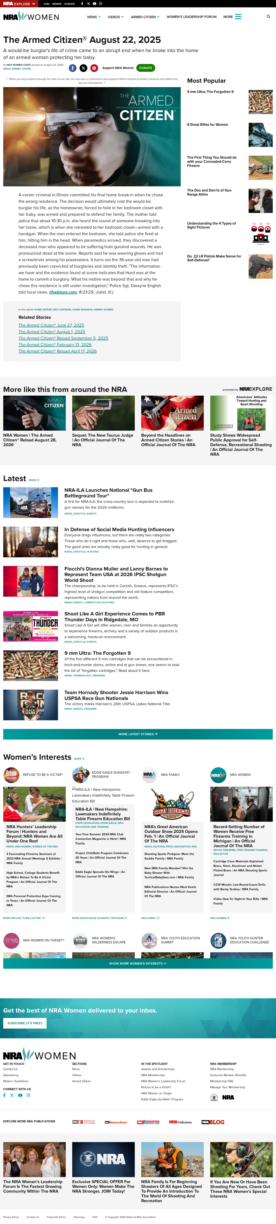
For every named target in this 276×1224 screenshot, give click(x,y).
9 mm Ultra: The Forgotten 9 (97, 653)
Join (46, 4)
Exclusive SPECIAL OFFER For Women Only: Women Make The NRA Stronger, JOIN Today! (103, 1186)
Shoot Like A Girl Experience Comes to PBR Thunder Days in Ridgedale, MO (114, 616)
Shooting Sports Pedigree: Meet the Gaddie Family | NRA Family (169, 856)
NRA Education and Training (99, 825)
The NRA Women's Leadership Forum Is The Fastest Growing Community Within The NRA (33, 1186)
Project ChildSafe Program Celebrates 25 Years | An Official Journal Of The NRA (102, 857)
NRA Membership (153, 1075)
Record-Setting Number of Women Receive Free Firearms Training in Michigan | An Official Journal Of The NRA (239, 836)
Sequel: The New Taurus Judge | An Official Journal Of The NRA (102, 440)
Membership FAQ (221, 1081)
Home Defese (43, 310)
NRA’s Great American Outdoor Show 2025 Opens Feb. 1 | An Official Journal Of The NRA (171, 833)
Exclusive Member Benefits (228, 1075)
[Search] (268, 17)
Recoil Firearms (224, 850)
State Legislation (87, 823)
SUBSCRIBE (25, 1023)
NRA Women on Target (156, 1093)
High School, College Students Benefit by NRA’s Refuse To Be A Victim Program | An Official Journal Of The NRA (33, 880)
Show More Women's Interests (161, 963)
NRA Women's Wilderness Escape (109, 940)
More (32, 480)
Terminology (82, 676)
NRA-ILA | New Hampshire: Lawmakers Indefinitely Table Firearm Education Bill (102, 814)
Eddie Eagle (108, 823)
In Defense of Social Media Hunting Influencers (119, 529)
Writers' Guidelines (15, 1081)
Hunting (93, 552)
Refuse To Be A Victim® (43, 774)
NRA (194, 846)
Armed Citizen (143, 16)
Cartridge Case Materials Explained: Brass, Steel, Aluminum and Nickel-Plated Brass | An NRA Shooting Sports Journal (240, 868)
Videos (114, 16)
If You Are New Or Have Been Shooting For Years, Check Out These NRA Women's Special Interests (240, 1189)
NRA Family (170, 774)
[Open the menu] (238, 16)
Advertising (10, 1075)
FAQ (94, 1217)
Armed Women (103, 310)
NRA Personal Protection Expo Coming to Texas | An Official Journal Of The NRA (33, 901)
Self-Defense (62, 310)
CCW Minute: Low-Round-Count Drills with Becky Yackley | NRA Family (239, 887)
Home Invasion (82, 310)
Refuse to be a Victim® (156, 1087)
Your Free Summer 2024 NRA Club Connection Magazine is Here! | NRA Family (100, 839)
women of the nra (45, 846)
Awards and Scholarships (158, 1069)
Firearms (99, 676)
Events (92, 514)
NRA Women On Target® (43, 940)
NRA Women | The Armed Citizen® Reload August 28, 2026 (29, 440)
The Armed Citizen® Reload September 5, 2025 (63, 338)
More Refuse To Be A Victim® (22, 918)
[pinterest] (94, 66)
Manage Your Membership (227, 1087)
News (92, 16)
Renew (56, 4)
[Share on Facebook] (72, 66)
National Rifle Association (171, 846)
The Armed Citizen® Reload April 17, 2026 (58, 351)
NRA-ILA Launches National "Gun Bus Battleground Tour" (108, 493)
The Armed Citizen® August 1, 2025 (52, 331)
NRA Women (240, 774)
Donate (69, 4)
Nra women (23, 846)
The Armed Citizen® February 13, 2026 (55, 344)
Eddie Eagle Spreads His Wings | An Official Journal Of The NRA (100, 874)
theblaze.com (63, 292)
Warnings (79, 1217)
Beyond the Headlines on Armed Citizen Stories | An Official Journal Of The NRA (168, 440)
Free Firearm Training (252, 850)
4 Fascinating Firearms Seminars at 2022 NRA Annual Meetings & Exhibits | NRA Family (33, 858)
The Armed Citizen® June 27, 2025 (51, 325)
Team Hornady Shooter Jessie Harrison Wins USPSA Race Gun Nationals (116, 695)
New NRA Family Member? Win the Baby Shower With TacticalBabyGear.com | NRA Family (169, 873)
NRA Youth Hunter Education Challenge (249, 940)
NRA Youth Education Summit (180, 940)
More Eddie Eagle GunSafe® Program (98, 918)
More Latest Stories (155, 734)
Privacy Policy (11, 1217)
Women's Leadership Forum (191, 16)
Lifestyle (79, 514)
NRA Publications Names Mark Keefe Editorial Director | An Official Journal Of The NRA (170, 891)
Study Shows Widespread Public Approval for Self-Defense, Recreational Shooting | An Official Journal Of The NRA (241, 444)
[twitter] (83, 66)
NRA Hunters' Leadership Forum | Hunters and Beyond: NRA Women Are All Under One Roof (34, 833)
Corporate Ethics (56, 1217)
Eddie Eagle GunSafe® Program (111, 774)
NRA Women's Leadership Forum (163, 1081)
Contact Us (10, 1069)
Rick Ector (220, 854)
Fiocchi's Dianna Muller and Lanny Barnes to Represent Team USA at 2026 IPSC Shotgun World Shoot (116, 574)
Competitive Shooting (99, 602)
